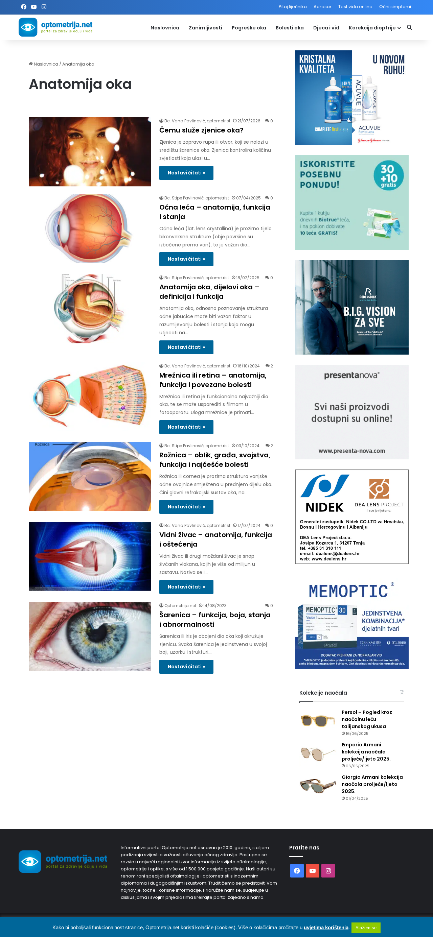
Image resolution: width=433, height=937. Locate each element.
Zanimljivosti (205, 27)
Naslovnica (165, 27)
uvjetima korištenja (326, 927)
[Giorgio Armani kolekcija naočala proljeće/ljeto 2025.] (318, 786)
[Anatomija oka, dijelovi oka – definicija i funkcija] (90, 308)
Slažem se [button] (366, 927)
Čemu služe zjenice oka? (201, 130)
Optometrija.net (180, 605)
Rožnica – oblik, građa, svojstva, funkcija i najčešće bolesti (214, 459)
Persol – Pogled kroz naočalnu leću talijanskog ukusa (367, 719)
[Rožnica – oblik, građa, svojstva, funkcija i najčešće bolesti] (90, 476)
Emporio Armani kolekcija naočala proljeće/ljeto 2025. (366, 751)
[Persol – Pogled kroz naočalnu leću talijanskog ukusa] (318, 721)
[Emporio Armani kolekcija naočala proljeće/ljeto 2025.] (318, 754)
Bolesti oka (290, 27)
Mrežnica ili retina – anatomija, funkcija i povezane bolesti (213, 379)
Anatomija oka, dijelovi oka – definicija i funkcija (209, 291)
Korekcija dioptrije (372, 27)
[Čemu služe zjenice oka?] (90, 151)
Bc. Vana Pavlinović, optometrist (197, 121)
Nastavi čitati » (186, 172)
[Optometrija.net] (55, 27)
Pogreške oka (249, 27)
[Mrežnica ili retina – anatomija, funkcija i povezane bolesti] (90, 396)
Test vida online (355, 6)
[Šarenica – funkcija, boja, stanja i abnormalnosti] (90, 636)
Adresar (323, 6)
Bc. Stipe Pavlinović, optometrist (196, 198)
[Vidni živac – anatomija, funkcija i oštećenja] (90, 556)
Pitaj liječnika (293, 6)
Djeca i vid (326, 27)
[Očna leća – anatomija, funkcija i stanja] (90, 228)
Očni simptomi (395, 6)
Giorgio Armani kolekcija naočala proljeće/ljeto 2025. (372, 784)
